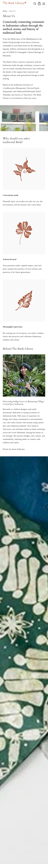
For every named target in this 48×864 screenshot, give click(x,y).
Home (5, 11)
